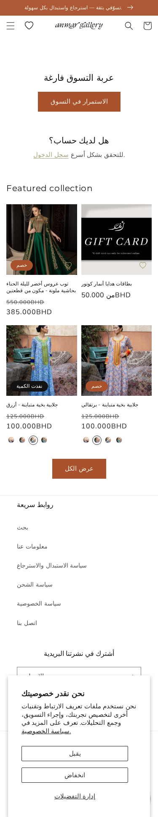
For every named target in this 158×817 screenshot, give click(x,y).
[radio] (11, 440)
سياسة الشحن (35, 585)
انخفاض (74, 775)
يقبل (75, 753)
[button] (10, 25)
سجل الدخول (51, 155)
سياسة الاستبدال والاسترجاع (52, 566)
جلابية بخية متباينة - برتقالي (109, 404)
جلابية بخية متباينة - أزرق (32, 404)
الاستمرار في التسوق (79, 101)
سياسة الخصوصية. (46, 731)
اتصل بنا (27, 623)
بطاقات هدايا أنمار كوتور (106, 283)
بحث (22, 528)
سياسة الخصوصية (39, 604)
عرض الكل (79, 468)
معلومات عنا (32, 547)
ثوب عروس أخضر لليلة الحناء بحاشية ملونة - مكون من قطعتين (41, 286)
